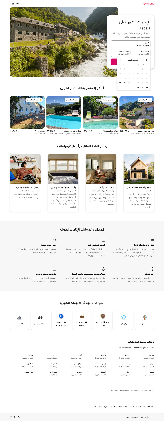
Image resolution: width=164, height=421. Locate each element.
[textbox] (140, 54)
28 (120, 83)
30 (142, 87)
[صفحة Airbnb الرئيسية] (148, 3)
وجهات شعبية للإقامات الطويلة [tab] (144, 347)
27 (125, 83)
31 (138, 87)
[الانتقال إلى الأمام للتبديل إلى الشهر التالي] (120, 60)
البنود (127, 417)
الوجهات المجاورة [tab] (125, 347)
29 (147, 87)
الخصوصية (134, 417)
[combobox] (130, 45)
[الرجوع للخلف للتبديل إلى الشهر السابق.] (146, 60)
